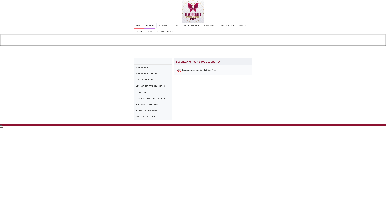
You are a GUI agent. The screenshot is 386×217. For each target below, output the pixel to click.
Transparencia (209, 26)
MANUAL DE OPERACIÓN (146, 117)
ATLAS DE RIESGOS (164, 31)
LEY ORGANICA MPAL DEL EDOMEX (150, 86)
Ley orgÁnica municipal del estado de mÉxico (199, 70)
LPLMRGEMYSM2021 (144, 92)
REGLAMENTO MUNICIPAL (146, 111)
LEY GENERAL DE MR (144, 80)
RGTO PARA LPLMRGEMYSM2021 (149, 104)
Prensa (241, 26)
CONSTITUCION (142, 68)
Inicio (138, 61)
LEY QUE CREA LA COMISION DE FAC (151, 98)
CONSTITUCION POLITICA (146, 74)
